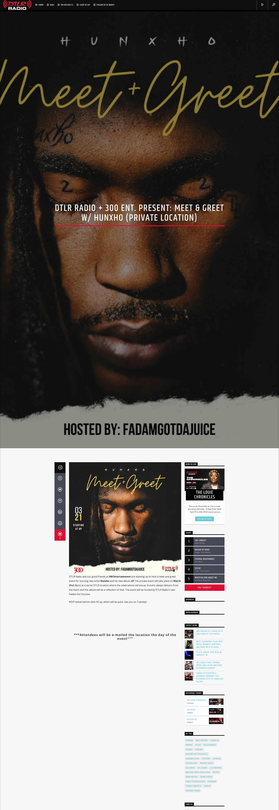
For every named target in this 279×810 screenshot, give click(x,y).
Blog (52, 5)
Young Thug (193, 799)
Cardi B (215, 749)
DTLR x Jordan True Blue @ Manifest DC (209, 662)
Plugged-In (192, 728)
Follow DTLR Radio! (105, 5)
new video (206, 786)
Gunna (217, 767)
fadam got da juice (197, 763)
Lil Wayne (215, 776)
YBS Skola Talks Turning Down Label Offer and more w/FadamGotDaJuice (209, 674)
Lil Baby (190, 776)
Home (41, 5)
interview (191, 772)
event (189, 758)
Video (207, 795)
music (216, 781)
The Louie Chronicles (196, 709)
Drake (189, 754)
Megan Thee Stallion (198, 781)
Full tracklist (204, 596)
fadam (199, 758)
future (206, 767)
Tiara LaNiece (193, 795)
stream (212, 790)
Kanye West (206, 772)
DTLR (198, 754)
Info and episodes (204, 527)
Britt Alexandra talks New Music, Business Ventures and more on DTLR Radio (209, 653)
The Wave (191, 718)
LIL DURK (202, 776)
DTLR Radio (210, 754)
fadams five (192, 767)
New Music (192, 786)
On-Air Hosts (67, 5)
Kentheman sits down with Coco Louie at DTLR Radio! (209, 641)
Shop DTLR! (85, 5)
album (189, 749)
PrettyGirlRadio (195, 790)
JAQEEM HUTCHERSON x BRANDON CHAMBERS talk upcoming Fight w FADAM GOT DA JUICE (210, 686)
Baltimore (202, 749)
